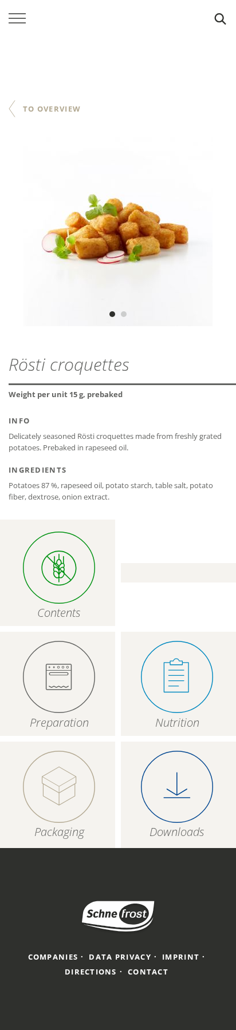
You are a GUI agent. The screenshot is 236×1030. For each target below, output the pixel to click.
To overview (52, 109)
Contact (148, 971)
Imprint (180, 957)
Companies (53, 957)
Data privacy (120, 957)
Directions (91, 971)
